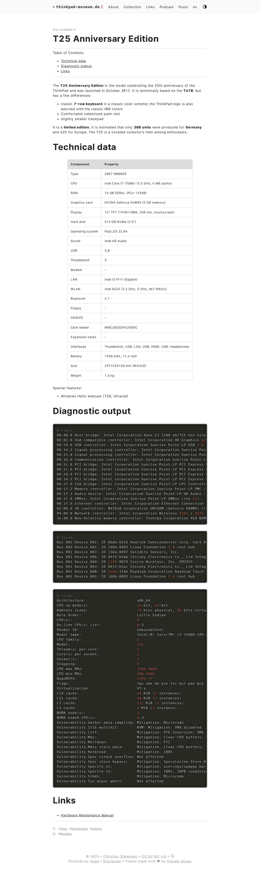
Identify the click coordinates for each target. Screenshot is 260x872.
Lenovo (97, 828)
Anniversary (79, 828)
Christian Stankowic (120, 856)
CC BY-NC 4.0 (154, 856)
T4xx (63, 828)
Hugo (94, 861)
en (195, 7)
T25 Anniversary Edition (106, 38)
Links (150, 7)
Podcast (167, 7)
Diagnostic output (76, 66)
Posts (183, 7)
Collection (132, 7)
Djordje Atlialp (179, 861)
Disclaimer (112, 861)
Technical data (73, 61)
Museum (66, 833)
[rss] (172, 856)
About (113, 7)
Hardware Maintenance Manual (87, 815)
